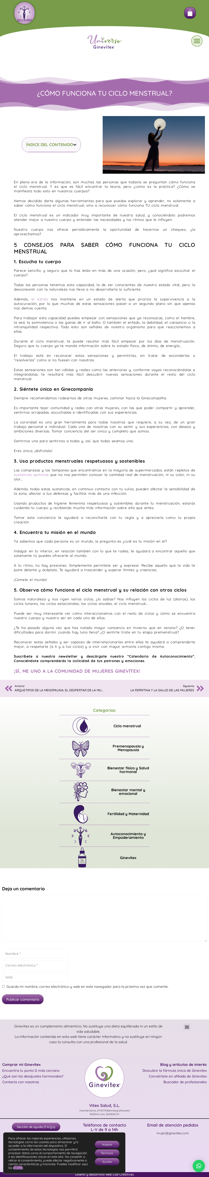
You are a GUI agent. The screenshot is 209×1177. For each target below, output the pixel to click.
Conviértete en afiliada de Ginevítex (178, 1076)
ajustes (18, 1168)
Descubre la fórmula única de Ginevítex (174, 1070)
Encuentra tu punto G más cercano (30, 1070)
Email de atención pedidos (172, 1125)
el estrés (39, 299)
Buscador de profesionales (185, 1082)
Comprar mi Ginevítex (21, 1064)
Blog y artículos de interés (183, 1064)
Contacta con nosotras (20, 1082)
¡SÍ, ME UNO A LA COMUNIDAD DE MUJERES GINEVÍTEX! (77, 671)
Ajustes (107, 1162)
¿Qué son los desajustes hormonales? (32, 1076)
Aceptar (107, 1144)
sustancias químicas (31, 474)
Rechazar (107, 1153)
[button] (196, 41)
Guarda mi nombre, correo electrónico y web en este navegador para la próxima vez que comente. (87, 986)
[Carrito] (190, 13)
